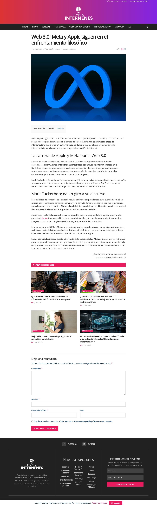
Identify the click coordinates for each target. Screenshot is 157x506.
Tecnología (59, 27)
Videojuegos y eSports (79, 27)
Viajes (91, 481)
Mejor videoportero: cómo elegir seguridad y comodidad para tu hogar (51, 337)
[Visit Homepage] (78, 13)
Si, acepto (115, 503)
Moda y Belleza (78, 483)
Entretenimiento (102, 27)
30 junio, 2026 (37, 302)
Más (129, 27)
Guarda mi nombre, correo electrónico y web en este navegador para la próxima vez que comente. (73, 421)
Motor (91, 467)
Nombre (35, 399)
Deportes (65, 467)
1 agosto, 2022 (36, 49)
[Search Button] (147, 27)
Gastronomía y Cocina (65, 484)
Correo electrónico (39, 410)
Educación (65, 476)
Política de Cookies (112, 1)
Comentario (37, 368)
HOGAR (25, 27)
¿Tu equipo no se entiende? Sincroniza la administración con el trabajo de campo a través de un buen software (102, 299)
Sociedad (46, 27)
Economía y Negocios (65, 471)
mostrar (60, 128)
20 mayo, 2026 (86, 345)
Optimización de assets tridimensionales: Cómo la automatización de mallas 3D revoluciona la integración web (102, 339)
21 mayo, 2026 (37, 342)
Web (82, 410)
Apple (44, 218)
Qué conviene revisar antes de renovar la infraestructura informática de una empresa (50, 298)
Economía (119, 27)
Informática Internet (78, 474)
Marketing (78, 478)
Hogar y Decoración (78, 468)
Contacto (124, 1)
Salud (35, 27)
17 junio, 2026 (86, 305)
